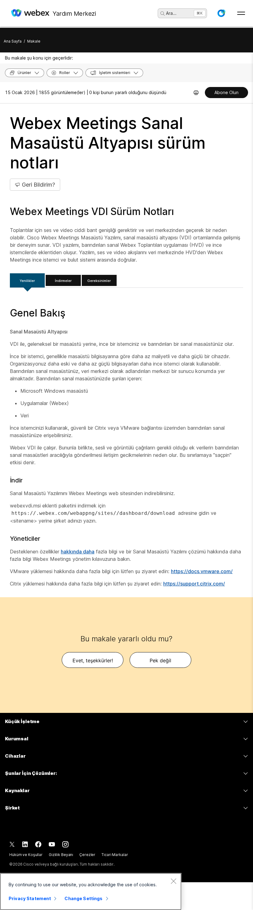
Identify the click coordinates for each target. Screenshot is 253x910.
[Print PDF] (196, 92)
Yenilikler (27, 281)
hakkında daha (77, 551)
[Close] (173, 881)
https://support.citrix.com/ (194, 584)
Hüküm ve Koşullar (26, 854)
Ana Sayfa (13, 41)
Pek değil (160, 660)
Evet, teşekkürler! (93, 660)
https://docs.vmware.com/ (202, 571)
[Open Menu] (241, 13)
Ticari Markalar (115, 854)
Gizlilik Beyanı (61, 854)
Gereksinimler (99, 281)
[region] (90, 891)
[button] (221, 13)
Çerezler (87, 854)
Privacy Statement (30, 898)
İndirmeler (63, 281)
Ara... (171, 13)
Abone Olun (226, 92)
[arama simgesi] (162, 13)
